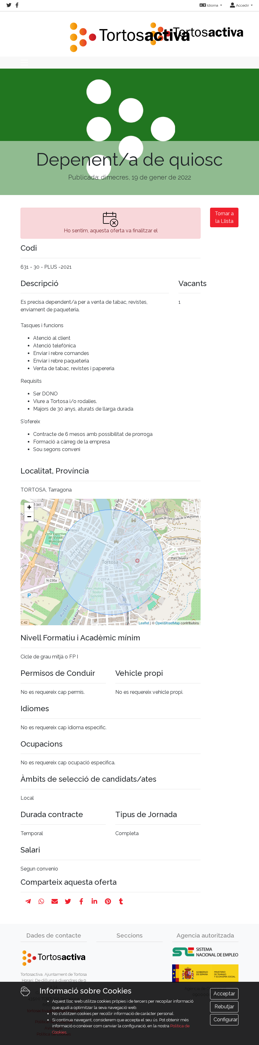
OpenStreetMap (167, 622)
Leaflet (144, 622)
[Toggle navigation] (24, 63)
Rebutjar (224, 1007)
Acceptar (224, 994)
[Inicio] (129, 33)
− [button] (29, 517)
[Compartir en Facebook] (81, 901)
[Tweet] (68, 901)
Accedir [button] (242, 5)
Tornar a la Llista (224, 217)
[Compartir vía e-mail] (54, 901)
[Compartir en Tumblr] (121, 901)
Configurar (226, 1020)
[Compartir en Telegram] (28, 901)
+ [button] (29, 507)
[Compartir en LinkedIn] (94, 901)
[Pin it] (108, 901)
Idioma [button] (212, 5)
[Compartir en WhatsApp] (41, 901)
